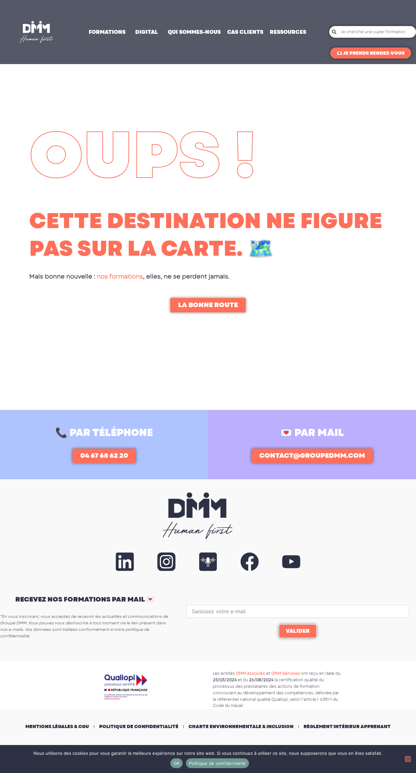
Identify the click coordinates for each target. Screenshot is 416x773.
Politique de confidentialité (138, 726)
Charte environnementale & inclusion (240, 726)
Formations (107, 32)
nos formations (120, 276)
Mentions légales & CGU (57, 726)
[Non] (408, 759)
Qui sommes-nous (194, 32)
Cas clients (245, 32)
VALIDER (298, 631)
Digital (146, 32)
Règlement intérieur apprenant (347, 726)
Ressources (288, 32)
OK (177, 763)
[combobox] (372, 32)
